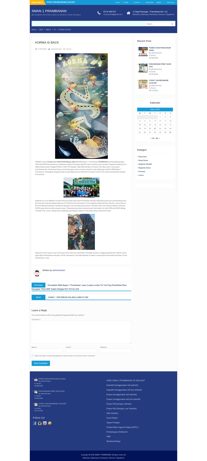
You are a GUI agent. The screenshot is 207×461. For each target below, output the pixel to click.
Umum (68, 49)
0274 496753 (109, 11)
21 (155, 129)
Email (68, 347)
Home (118, 2)
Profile (125, 2)
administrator (56, 49)
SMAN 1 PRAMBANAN (49, 11)
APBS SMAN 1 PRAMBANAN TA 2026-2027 (125, 380)
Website (103, 347)
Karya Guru (143, 157)
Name (34, 347)
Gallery (158, 2)
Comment (36, 319)
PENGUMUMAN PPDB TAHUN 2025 (59, 2)
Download (149, 2)
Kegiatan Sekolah (145, 164)
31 (170, 132)
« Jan (153, 138)
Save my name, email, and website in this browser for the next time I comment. (65, 356)
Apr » (158, 138)
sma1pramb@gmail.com (112, 14)
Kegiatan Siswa (144, 168)
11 (140, 125)
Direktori (137, 2)
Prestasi (142, 171)
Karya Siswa (143, 160)
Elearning (170, 2)
